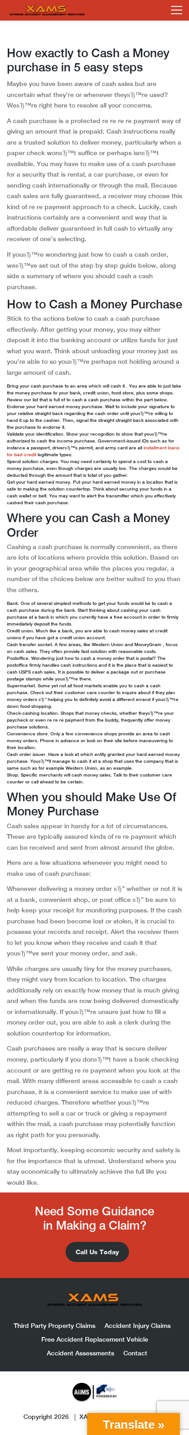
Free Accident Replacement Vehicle (94, 1339)
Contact (135, 1353)
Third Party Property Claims (54, 1325)
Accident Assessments (80, 1353)
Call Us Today (97, 1252)
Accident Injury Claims (138, 1325)
